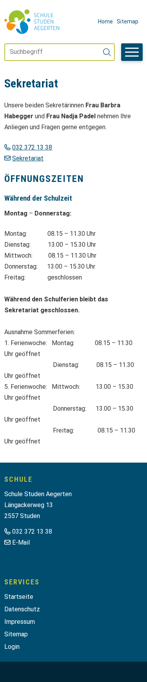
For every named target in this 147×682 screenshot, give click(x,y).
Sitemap (127, 21)
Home (105, 21)
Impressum (19, 621)
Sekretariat (28, 158)
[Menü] (132, 52)
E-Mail (21, 542)
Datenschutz (22, 609)
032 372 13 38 (32, 147)
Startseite (18, 596)
